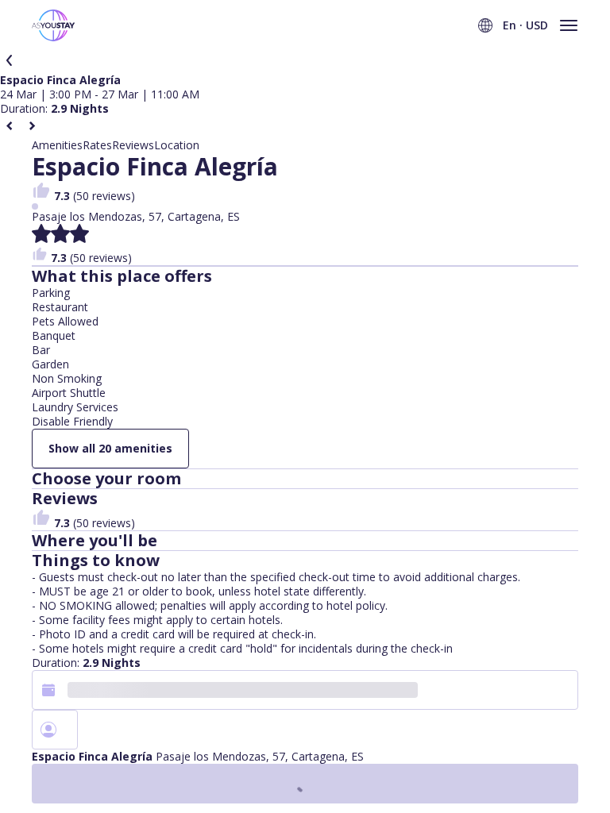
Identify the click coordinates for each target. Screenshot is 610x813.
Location (176, 145)
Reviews (133, 145)
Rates (97, 145)
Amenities (57, 145)
